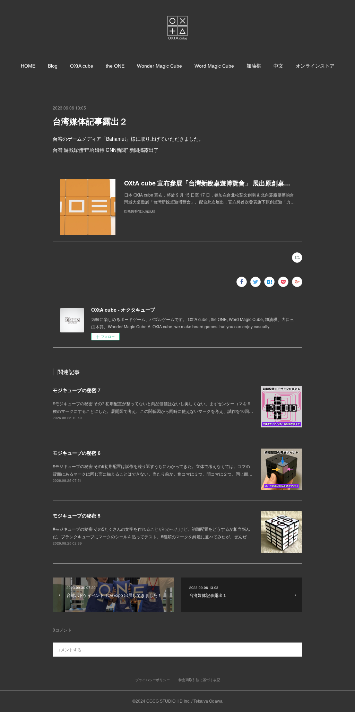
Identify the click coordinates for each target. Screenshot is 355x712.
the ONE (115, 66)
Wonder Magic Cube (159, 66)
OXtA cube (81, 66)
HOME (28, 66)
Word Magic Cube (214, 66)
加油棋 (253, 66)
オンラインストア (315, 66)
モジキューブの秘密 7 (77, 390)
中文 (278, 66)
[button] (28, 65)
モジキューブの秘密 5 (77, 515)
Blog (53, 66)
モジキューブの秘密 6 (77, 452)
